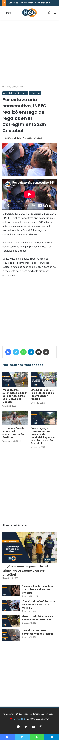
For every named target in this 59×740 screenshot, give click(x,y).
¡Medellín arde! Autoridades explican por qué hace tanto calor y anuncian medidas (14, 396)
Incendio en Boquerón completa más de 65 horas (37, 632)
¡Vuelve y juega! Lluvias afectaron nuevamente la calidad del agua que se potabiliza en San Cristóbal (43, 436)
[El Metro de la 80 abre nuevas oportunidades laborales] (11, 621)
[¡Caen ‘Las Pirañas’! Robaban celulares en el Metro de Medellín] (11, 605)
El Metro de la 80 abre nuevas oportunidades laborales (39, 618)
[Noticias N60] (29, 12)
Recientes (22, 93)
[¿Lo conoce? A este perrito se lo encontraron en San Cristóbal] (15, 418)
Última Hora (35, 93)
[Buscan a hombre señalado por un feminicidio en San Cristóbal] (11, 590)
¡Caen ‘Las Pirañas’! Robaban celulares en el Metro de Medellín (39, 604)
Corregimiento (19, 86)
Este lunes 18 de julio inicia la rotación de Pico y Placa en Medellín (42, 394)
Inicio (7, 86)
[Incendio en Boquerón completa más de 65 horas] (11, 635)
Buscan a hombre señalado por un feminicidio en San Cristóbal (38, 589)
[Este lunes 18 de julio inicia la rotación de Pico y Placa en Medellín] (44, 379)
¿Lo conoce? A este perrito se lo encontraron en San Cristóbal (13, 433)
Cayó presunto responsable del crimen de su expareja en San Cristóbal (25, 570)
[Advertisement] (29, 52)
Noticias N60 (19, 719)
